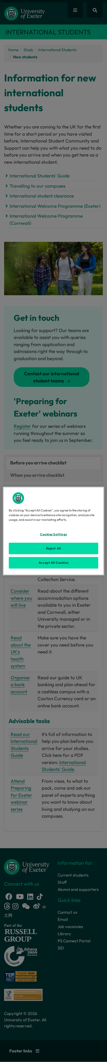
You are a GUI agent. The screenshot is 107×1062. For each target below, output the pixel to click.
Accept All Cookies (53, 563)
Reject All (53, 548)
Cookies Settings (53, 534)
